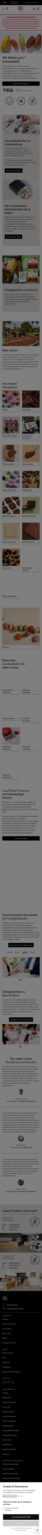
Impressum (20, 1496)
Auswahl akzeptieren (21, 1530)
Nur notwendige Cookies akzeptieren (21, 1528)
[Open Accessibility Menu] (37, 1530)
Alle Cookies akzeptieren (21, 1517)
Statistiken (8, 1510)
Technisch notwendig (11, 1508)
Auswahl (21, 1523)
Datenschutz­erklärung (9, 1496)
